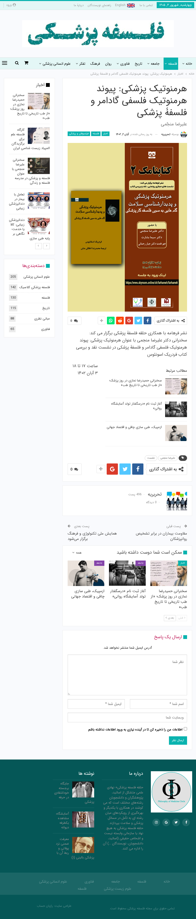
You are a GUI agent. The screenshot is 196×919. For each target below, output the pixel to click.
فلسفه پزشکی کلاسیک (34, 287)
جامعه (155, 63)
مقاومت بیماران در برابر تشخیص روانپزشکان (161, 536)
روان (108, 63)
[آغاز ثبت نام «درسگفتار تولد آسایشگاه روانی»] (176, 410)
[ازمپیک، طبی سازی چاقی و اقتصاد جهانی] (176, 433)
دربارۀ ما (79, 5)
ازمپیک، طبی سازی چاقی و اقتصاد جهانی (134, 427)
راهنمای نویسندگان (99, 5)
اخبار (105, 134)
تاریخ (138, 63)
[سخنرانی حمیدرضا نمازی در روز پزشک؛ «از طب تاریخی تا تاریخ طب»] (176, 386)
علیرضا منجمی (168, 458)
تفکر (82, 63)
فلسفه (172, 63)
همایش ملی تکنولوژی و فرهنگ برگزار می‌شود (92, 536)
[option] (29, 168)
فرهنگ (95, 63)
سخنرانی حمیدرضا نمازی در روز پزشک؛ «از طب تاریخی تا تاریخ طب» (135, 383)
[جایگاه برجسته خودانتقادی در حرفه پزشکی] (83, 789)
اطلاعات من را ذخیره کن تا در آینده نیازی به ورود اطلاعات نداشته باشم (135, 729)
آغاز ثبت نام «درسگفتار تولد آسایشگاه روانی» (136, 406)
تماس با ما (146, 5)
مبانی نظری (42, 318)
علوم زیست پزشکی (117, 888)
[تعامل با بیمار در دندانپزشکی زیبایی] (39, 200)
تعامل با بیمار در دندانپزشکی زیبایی (16, 201)
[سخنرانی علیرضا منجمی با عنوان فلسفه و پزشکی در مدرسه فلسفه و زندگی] (39, 166)
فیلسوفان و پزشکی (79, 134)
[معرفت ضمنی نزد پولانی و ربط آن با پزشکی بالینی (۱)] (83, 845)
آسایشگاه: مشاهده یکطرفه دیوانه (62, 820)
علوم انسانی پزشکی (57, 63)
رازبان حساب (45, 905)
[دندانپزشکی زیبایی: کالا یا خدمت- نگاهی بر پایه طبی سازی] (39, 226)
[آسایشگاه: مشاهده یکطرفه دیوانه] (83, 819)
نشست (151, 458)
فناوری (125, 63)
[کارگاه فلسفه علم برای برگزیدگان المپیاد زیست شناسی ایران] (39, 136)
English (120, 5)
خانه (189, 63)
